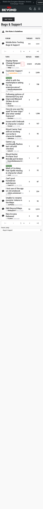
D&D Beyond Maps (14, 208)
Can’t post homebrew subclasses (11, 180)
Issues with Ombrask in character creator (15, 122)
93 (29, 209)
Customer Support (14, 71)
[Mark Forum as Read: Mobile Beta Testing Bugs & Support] (3, 43)
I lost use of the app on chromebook (14, 189)
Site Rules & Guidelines (14, 31)
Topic (7, 57)
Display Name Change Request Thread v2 (13, 63)
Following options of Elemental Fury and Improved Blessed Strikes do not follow (15, 99)
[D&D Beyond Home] (9, 8)
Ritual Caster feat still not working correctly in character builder (14, 132)
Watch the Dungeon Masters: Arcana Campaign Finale (17, 3)
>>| (38, 51)
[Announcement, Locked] (3, 31)
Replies (28, 57)
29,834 (29, 64)
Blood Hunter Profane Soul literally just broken (14, 156)
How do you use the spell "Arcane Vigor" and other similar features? (14, 112)
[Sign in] (35, 9)
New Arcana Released (11, 215)
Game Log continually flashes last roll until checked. (14, 145)
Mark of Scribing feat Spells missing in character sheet (14, 170)
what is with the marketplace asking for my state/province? (14, 83)
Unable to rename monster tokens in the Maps (14, 200)
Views (37, 57)
